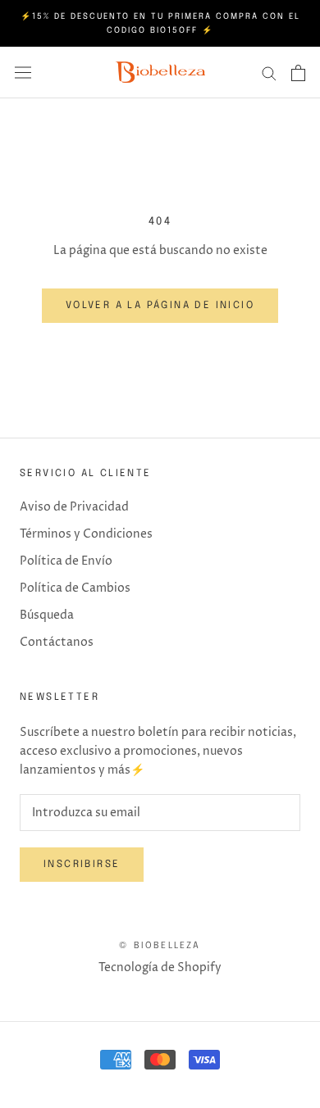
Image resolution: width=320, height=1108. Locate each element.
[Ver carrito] (298, 73)
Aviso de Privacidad (74, 507)
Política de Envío (66, 561)
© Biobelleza (159, 946)
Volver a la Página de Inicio (160, 306)
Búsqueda (47, 615)
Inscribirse (81, 865)
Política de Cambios (75, 588)
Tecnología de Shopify (160, 967)
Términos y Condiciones (86, 534)
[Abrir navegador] (23, 72)
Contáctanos (57, 642)
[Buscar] (269, 72)
